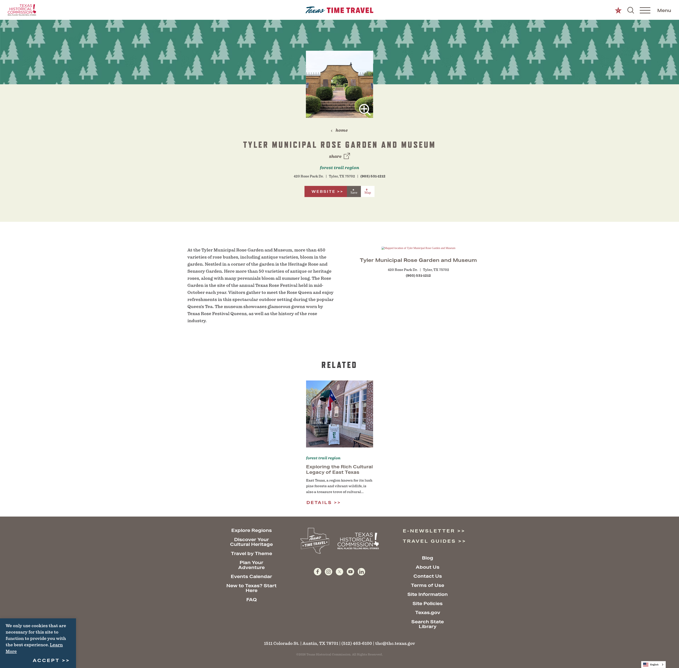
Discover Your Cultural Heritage (251, 542)
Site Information (427, 594)
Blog (427, 558)
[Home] (339, 10)
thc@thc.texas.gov (395, 643)
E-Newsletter (429, 531)
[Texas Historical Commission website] (22, 10)
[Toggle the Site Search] (630, 10)
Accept (46, 660)
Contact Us (427, 576)
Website (324, 191)
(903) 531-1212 (372, 176)
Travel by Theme (251, 553)
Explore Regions (251, 530)
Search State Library (427, 624)
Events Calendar (251, 576)
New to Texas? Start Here (251, 588)
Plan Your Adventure (251, 565)
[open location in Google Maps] (418, 247)
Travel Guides (429, 541)
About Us (427, 567)
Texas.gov (427, 612)
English (654, 664)
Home (342, 130)
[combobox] (653, 664)
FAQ (251, 599)
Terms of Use (427, 585)
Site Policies (428, 603)
